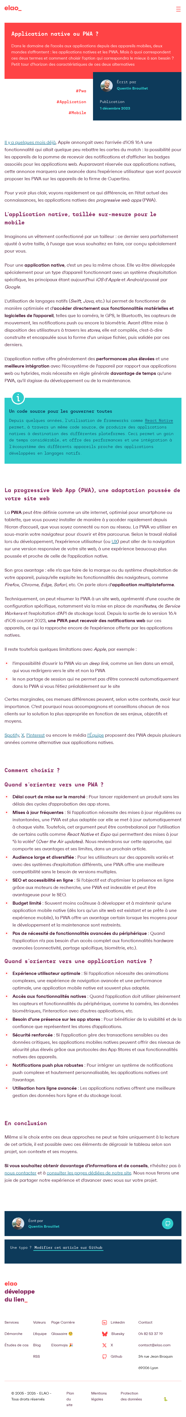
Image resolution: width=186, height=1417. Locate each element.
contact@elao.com (154, 1345)
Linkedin (118, 1322)
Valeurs (39, 1322)
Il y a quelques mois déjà (30, 142)
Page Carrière (63, 1322)
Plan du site (70, 1399)
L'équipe (40, 1334)
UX (114, 541)
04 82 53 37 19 (150, 1334)
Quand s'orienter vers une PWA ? (54, 785)
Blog (37, 1345)
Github (116, 1356)
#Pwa (81, 91)
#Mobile (77, 113)
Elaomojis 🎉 (62, 1345)
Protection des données (131, 1396)
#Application (71, 102)
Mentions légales (99, 1396)
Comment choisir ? (32, 771)
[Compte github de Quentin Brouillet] (167, 1223)
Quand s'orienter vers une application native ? (78, 961)
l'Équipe (95, 735)
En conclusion (26, 1124)
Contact (145, 1322)
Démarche (13, 1334)
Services (12, 1322)
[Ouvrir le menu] (178, 9)
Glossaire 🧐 (62, 1334)
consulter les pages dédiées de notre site (89, 1173)
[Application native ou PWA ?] (13, 9)
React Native (159, 421)
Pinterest (35, 735)
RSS (36, 1356)
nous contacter (21, 1173)
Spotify (12, 735)
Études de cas (17, 1345)
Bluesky (117, 1334)
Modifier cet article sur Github (68, 1248)
